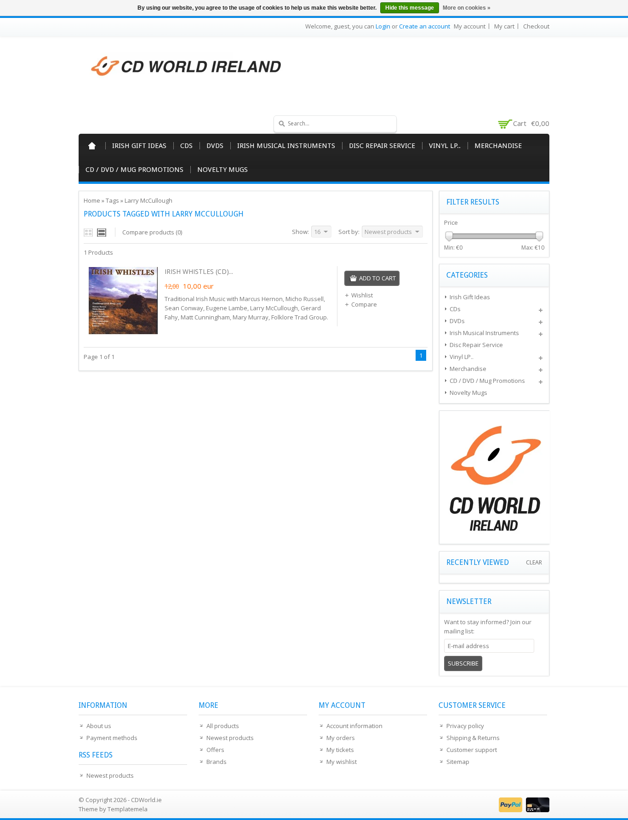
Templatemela (128, 809)
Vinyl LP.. (445, 146)
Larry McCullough (148, 200)
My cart (504, 26)
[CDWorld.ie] (187, 66)
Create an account (424, 26)
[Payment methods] (523, 810)
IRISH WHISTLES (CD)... (199, 271)
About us (98, 726)
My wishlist (341, 761)
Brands (216, 761)
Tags (112, 200)
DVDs (214, 146)
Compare (364, 304)
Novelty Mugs (222, 169)
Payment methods (111, 738)
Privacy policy (465, 726)
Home (92, 146)
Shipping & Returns (473, 738)
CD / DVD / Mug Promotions (134, 169)
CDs (186, 146)
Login (383, 26)
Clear (534, 562)
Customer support (471, 750)
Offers (215, 750)
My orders (340, 738)
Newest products (110, 775)
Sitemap (457, 761)
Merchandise (498, 146)
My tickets (340, 750)
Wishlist (362, 295)
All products (222, 726)
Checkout (536, 26)
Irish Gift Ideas (139, 146)
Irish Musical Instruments (286, 146)
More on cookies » (467, 8)
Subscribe (463, 663)
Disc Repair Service (382, 146)
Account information (354, 726)
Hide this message (409, 8)
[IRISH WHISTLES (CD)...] (123, 333)
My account (469, 26)
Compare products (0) (152, 232)
